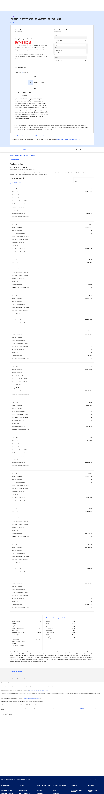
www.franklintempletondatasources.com (32, 698)
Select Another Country (95, 780)
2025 (76, 181)
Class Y (12, 23)
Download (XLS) (16, 182)
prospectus (82, 708)
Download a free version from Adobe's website (38, 690)
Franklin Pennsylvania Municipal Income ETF (68, 140)
